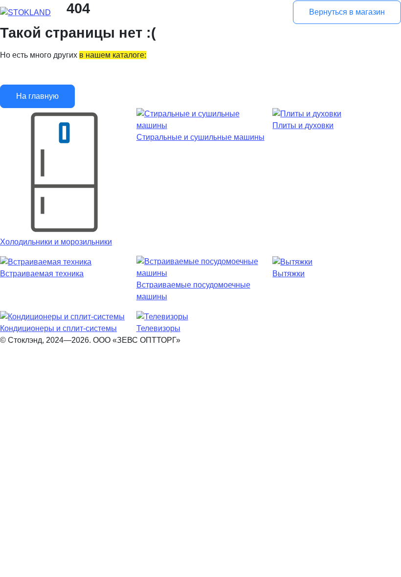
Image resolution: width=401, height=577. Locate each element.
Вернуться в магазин (347, 12)
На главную (37, 96)
